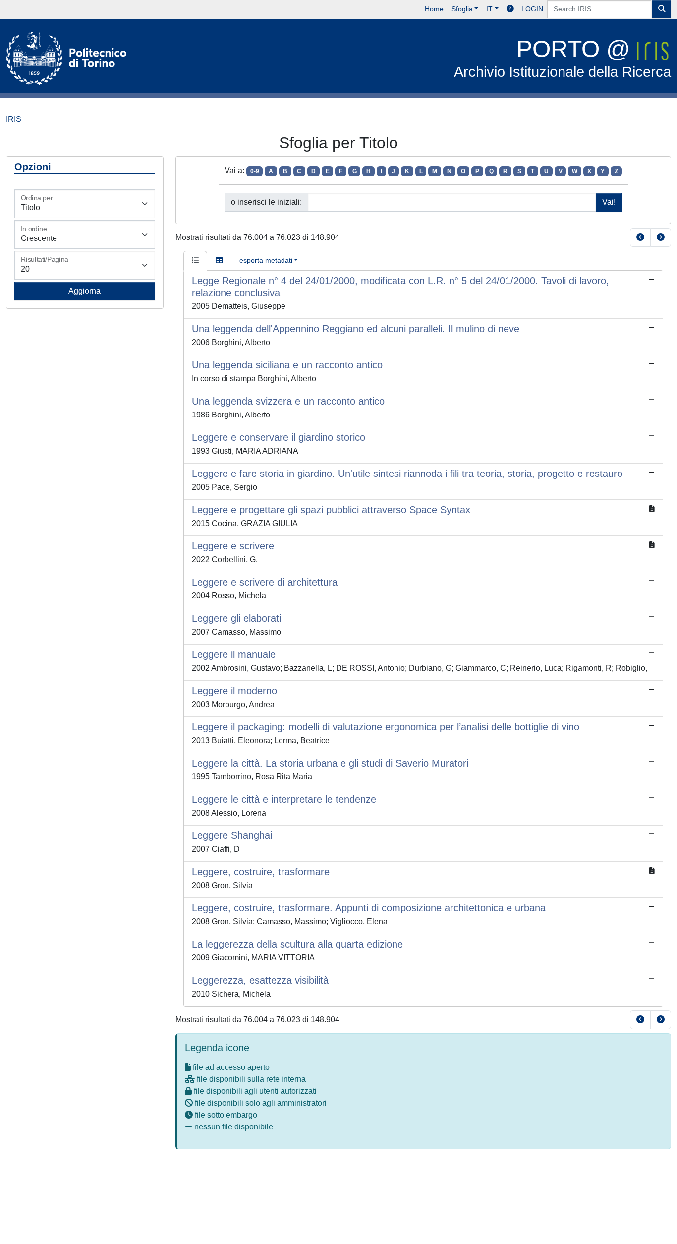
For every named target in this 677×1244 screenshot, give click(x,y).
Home (434, 9)
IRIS (13, 119)
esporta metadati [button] (265, 260)
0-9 (254, 171)
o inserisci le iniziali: (266, 202)
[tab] (195, 261)
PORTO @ (562, 58)
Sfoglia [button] (462, 9)
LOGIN (532, 9)
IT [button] (489, 9)
